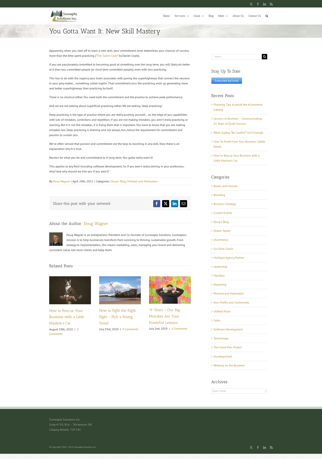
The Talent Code (107, 55)
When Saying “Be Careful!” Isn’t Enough (238, 132)
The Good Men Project (228, 347)
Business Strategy (225, 204)
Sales (217, 320)
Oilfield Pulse (222, 311)
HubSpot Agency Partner (229, 257)
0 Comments (130, 329)
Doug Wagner (61, 181)
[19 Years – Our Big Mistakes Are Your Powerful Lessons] (170, 278)
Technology (221, 338)
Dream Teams (222, 231)
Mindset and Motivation (142, 181)
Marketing (220, 284)
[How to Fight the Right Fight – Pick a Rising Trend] (120, 278)
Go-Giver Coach (223, 248)
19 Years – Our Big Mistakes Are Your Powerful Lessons (164, 316)
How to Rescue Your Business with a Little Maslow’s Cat (66, 317)
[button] (267, 16)
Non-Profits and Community (231, 302)
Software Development (228, 329)
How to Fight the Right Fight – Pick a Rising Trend (117, 316)
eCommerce (221, 240)
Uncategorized (223, 356)
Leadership (220, 266)
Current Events (223, 213)
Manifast (219, 275)
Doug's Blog (118, 181)
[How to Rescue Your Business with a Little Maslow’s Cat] (70, 278)
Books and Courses (226, 186)
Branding (219, 195)
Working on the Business (229, 365)
